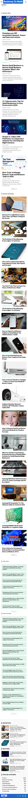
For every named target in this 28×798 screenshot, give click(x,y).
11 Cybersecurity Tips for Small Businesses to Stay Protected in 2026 (13, 103)
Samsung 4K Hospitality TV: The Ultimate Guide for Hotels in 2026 (13, 504)
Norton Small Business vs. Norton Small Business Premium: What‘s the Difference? (13, 68)
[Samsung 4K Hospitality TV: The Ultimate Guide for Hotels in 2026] (14, 493)
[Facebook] (18, 796)
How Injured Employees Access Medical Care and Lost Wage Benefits (18, 761)
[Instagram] (20, 796)
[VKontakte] (23, 796)
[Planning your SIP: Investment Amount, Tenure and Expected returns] (14, 23)
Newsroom (11, 771)
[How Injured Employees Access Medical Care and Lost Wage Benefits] (5, 761)
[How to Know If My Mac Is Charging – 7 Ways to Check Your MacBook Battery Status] (14, 370)
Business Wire (12, 731)
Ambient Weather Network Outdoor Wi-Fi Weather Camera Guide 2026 (13, 405)
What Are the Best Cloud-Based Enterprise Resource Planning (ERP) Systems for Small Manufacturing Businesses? (14, 455)
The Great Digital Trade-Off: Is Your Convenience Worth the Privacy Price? (13, 670)
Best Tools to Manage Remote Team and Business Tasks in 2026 (13, 174)
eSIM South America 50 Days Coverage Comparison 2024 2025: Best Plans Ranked (13, 568)
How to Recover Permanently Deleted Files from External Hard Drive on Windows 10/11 (13, 550)
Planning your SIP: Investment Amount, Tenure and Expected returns (14, 35)
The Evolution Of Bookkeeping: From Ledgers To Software (12, 240)
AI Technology (5, 258)
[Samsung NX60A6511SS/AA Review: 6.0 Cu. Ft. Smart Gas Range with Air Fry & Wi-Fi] (14, 469)
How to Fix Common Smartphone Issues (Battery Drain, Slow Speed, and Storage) (13, 263)
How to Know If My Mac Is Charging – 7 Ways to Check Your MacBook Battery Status (14, 381)
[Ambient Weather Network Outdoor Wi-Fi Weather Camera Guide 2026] (14, 394)
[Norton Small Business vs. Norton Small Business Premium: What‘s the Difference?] (14, 55)
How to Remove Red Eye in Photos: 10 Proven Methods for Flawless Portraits (14, 430)
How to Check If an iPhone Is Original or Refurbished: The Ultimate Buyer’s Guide (11, 332)
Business (4, 30)
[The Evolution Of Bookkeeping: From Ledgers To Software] (14, 229)
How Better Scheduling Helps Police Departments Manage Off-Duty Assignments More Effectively (17, 768)
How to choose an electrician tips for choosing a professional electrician (12, 580)
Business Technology (7, 212)
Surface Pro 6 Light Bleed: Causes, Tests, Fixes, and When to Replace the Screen (13, 216)
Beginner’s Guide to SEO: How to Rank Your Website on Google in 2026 (13, 683)
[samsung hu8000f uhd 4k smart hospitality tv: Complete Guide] (14, 515)
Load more (13, 188)
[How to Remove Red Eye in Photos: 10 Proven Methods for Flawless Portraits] (14, 418)
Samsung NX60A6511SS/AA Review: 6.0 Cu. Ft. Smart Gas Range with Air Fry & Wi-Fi (14, 480)
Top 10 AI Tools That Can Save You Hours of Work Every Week (13, 287)
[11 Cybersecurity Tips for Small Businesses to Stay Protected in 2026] (14, 91)
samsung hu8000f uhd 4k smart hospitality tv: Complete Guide (12, 526)
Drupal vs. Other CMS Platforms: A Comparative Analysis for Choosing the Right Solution (13, 140)
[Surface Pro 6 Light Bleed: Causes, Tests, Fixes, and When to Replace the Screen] (14, 205)
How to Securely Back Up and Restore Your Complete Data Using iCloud (14, 357)
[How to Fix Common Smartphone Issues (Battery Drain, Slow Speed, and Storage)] (14, 251)
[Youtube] (25, 796)
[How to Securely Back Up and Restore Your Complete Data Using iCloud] (14, 345)
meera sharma (12, 737)
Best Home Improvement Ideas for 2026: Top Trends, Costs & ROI (13, 664)
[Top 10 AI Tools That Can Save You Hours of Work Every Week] (14, 276)
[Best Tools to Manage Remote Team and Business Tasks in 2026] (14, 162)
